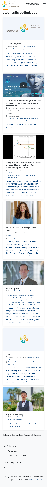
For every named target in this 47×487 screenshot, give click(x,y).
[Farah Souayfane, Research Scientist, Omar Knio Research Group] (23, 28)
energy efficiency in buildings (23, 53)
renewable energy (13, 49)
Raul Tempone (12, 288)
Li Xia (8, 355)
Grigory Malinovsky (14, 414)
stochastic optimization (21, 121)
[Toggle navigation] (44, 4)
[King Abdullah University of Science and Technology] (11, 4)
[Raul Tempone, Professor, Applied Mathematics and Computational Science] (23, 273)
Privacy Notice (35, 480)
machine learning (13, 177)
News (10, 172)
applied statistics (33, 422)
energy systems (25, 49)
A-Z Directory (10, 446)
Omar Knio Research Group (28, 46)
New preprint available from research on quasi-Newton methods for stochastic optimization (23, 165)
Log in (10, 467)
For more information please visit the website (21, 125)
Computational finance (27, 295)
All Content (12, 451)
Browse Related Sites (17, 456)
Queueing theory (13, 364)
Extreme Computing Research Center (32, 4)
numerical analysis (14, 295)
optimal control (21, 304)
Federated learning (14, 426)
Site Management (11, 462)
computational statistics (15, 298)
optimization (23, 422)
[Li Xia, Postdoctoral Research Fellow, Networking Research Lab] (23, 339)
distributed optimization (30, 424)
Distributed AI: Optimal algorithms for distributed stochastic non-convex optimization (23, 103)
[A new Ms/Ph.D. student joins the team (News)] (23, 212)
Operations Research (14, 362)
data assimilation (20, 302)
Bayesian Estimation (29, 175)
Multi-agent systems (23, 118)
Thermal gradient (21, 51)
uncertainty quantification (16, 238)
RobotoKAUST (12, 118)
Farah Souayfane (13, 44)
